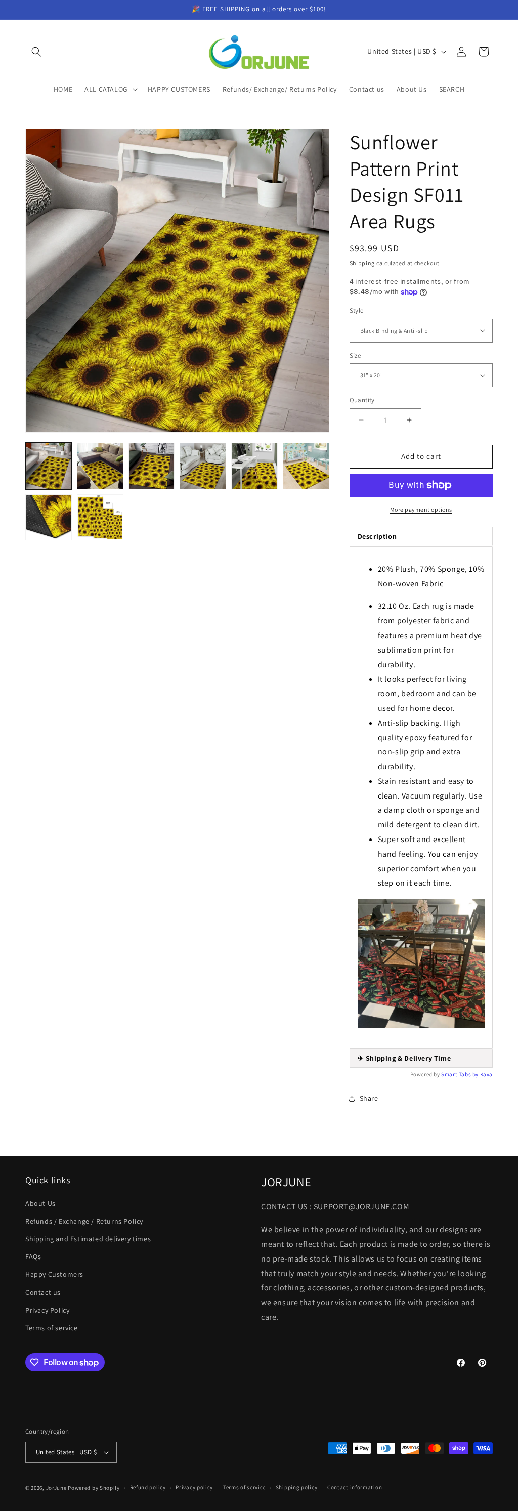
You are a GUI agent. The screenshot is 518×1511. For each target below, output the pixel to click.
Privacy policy (194, 1487)
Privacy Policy (47, 1310)
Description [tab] (377, 536)
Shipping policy (297, 1487)
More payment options (421, 509)
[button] (36, 51)
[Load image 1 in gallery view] (48, 466)
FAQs (33, 1256)
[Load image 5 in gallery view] (254, 466)
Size (355, 355)
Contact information (354, 1487)
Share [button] (369, 1098)
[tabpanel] (421, 798)
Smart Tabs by (460, 1074)
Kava (486, 1074)
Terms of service (51, 1327)
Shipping (362, 263)
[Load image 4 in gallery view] (203, 466)
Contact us (43, 1292)
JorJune (56, 1487)
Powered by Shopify (94, 1487)
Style (357, 310)
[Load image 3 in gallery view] (151, 466)
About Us (40, 1203)
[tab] (421, 1058)
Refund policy (148, 1487)
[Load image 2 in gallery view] (100, 466)
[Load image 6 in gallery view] (306, 466)
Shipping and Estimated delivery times (88, 1238)
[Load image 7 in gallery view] (48, 517)
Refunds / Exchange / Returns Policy (84, 1221)
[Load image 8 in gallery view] (100, 517)
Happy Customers (54, 1274)
